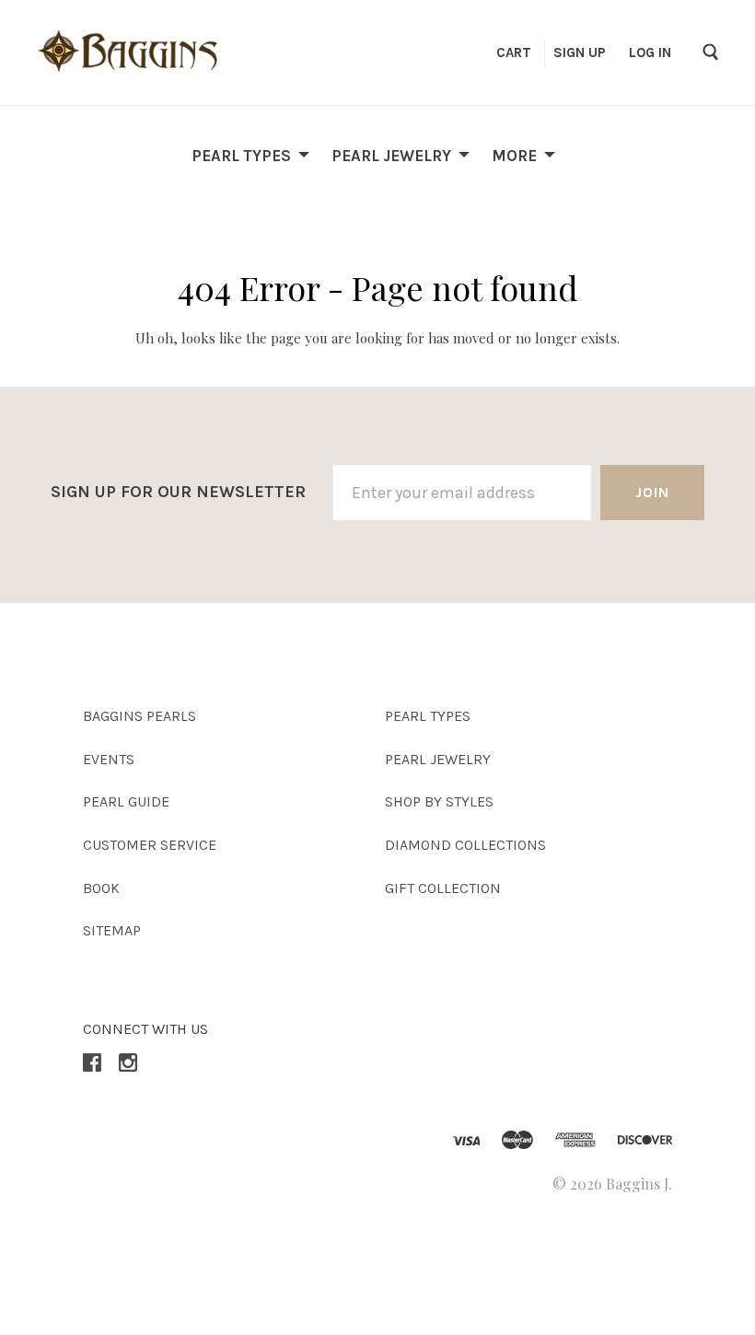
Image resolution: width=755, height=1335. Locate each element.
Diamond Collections (465, 844)
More (514, 154)
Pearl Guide (126, 801)
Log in (650, 52)
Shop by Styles (439, 801)
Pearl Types (241, 154)
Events (108, 759)
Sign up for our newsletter (178, 492)
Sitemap (112, 930)
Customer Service (149, 844)
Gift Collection (443, 888)
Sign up (579, 52)
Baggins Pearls (139, 716)
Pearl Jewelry (391, 154)
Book (101, 888)
